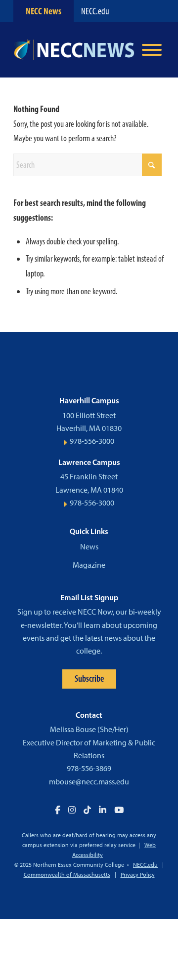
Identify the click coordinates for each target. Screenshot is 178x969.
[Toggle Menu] (152, 50)
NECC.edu (95, 11)
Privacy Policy (138, 874)
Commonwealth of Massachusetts (67, 874)
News (89, 546)
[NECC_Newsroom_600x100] (73, 50)
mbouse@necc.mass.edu (89, 781)
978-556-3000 (92, 441)
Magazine (89, 565)
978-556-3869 (89, 768)
